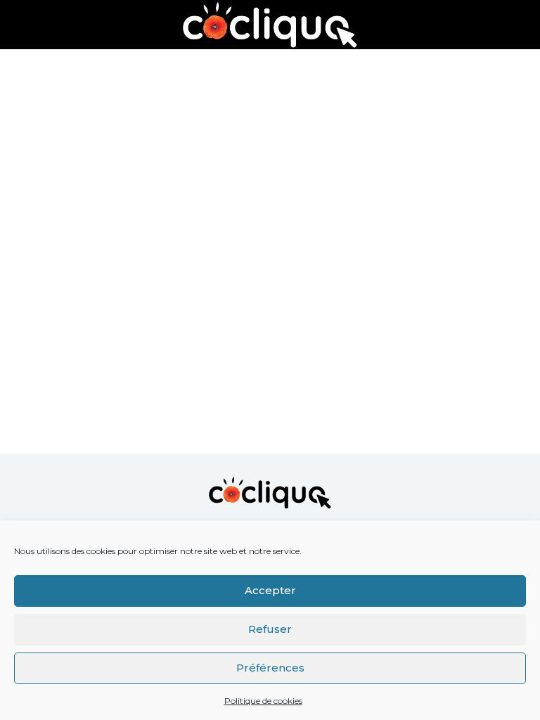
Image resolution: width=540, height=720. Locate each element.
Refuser (270, 629)
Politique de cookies (263, 700)
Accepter (270, 590)
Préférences (270, 667)
